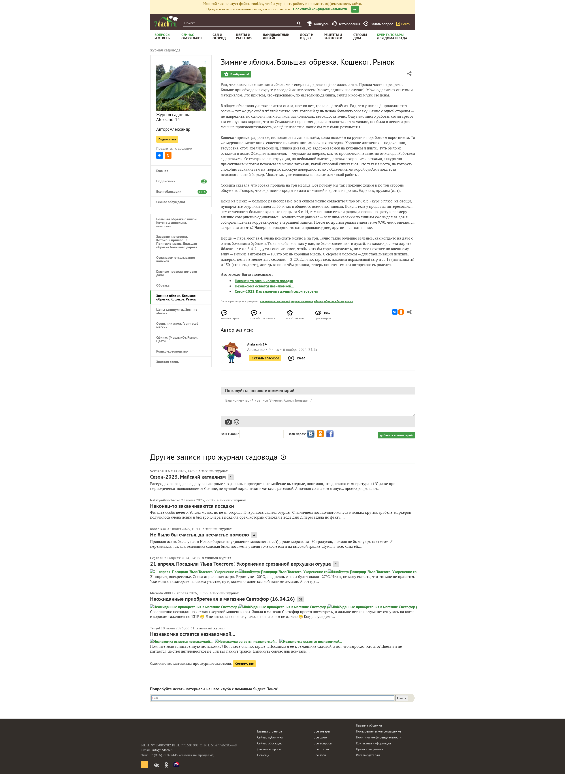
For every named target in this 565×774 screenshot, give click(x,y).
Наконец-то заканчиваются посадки (264, 280)
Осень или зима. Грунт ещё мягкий (177, 325)
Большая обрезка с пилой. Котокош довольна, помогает (176, 222)
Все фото (320, 737)
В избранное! (239, 74)
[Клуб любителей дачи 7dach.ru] (166, 21)
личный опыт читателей (275, 301)
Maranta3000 (160, 593)
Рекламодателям (368, 755)
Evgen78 (156, 558)
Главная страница (269, 731)
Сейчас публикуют (270, 737)
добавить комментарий (396, 435)
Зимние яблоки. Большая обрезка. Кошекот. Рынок (176, 297)
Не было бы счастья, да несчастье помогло (199, 534)
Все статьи (321, 749)
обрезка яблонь (334, 301)
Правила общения (369, 725)
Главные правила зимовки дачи (176, 273)
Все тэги (320, 755)
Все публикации (178, 191)
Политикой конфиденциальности (320, 9)
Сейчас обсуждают (170, 202)
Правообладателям (370, 749)
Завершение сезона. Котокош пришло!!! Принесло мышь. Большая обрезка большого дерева (176, 242)
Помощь (263, 755)
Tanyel (155, 628)
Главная (162, 170)
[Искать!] (298, 23)
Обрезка (163, 285)
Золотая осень (167, 361)
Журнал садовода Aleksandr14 (173, 117)
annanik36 (158, 529)
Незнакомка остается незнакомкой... (264, 286)
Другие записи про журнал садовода (214, 456)
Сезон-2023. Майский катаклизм (188, 476)
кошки (349, 301)
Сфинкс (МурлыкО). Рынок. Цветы (177, 339)
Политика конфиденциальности (378, 737)
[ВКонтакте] (159, 155)
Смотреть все (244, 664)
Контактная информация (373, 743)
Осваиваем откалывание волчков (175, 259)
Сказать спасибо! (265, 358)
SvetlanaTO (158, 471)
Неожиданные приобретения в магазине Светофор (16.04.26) (222, 598)
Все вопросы (323, 743)
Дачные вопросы (269, 749)
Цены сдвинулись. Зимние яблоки (176, 311)
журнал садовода (302, 301)
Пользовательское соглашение (378, 731)
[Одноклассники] (168, 155)
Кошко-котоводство (172, 351)
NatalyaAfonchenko (165, 500)
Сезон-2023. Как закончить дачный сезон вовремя (276, 291)
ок (355, 9)
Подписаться (167, 139)
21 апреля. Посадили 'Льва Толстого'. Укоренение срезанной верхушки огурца (240, 563)
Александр (180, 129)
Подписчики (178, 181)
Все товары (322, 731)
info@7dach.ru (162, 750)
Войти (406, 24)
